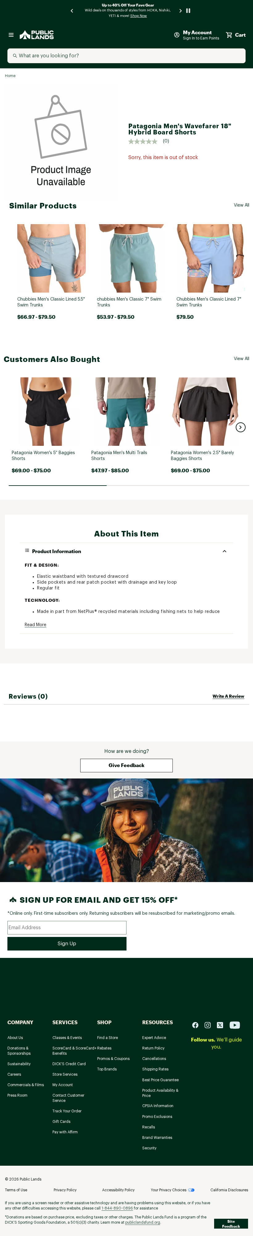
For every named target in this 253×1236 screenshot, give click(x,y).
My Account (62, 1085)
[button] (241, 427)
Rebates (104, 1048)
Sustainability (19, 1064)
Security (149, 1148)
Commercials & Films (25, 1085)
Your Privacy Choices (168, 1190)
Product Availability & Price (160, 1093)
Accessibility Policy (118, 1190)
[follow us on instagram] (210, 1025)
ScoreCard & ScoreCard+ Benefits (74, 1050)
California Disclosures (229, 1190)
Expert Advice (154, 1038)
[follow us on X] (222, 1025)
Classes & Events (67, 1038)
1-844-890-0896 (117, 1208)
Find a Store (107, 1038)
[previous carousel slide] (72, 10)
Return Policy (153, 1048)
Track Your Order (66, 1111)
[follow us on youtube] (235, 1025)
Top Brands (107, 1069)
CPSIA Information (157, 1106)
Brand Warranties (157, 1138)
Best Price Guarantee (160, 1080)
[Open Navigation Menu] (11, 34)
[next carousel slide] (181, 10)
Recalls (148, 1127)
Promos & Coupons (113, 1059)
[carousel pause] (188, 10)
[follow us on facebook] (198, 1025)
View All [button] (241, 205)
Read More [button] (35, 625)
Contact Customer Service (68, 1098)
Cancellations (154, 1059)
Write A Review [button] (228, 696)
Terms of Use (16, 1190)
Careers (14, 1074)
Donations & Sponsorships (19, 1050)
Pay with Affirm (65, 1132)
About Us (15, 1038)
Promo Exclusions (157, 1117)
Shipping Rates (155, 1069)
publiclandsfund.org (142, 1222)
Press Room (17, 1095)
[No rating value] (145, 141)
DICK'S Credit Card (69, 1064)
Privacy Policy (65, 1190)
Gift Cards (61, 1121)
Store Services (64, 1074)
